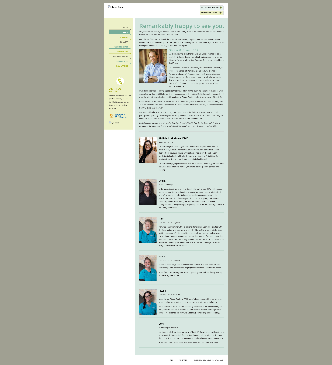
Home (125, 27)
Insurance (122, 51)
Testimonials (121, 47)
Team (125, 32)
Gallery (124, 42)
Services (123, 37)
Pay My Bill (122, 66)
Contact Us (122, 61)
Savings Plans (120, 56)
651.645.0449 (209, 13)
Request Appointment (210, 7)
